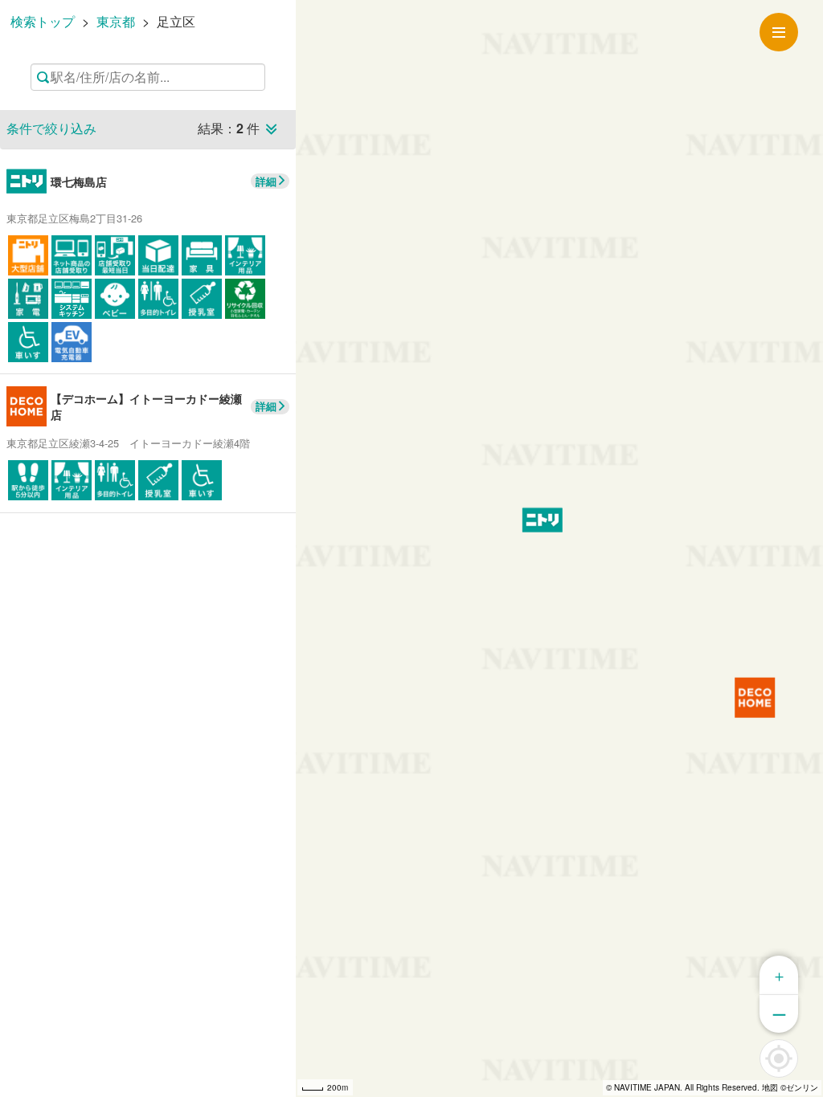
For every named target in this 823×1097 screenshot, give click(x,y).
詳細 (266, 181)
